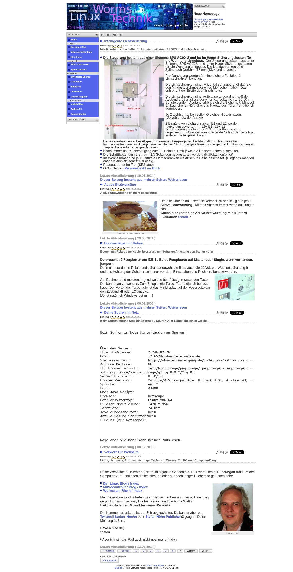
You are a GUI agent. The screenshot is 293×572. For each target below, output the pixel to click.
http (181, 11)
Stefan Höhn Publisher (163, 517)
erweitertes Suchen (81, 77)
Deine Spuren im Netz (121, 312)
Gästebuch (76, 81)
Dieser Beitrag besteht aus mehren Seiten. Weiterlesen (143, 180)
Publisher (159, 565)
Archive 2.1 (76, 109)
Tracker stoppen (79, 96)
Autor (149, 565)
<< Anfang (108, 551)
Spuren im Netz (79, 69)
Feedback (76, 86)
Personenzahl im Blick (142, 168)
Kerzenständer (78, 114)
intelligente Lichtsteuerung (125, 41)
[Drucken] (222, 40)
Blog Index (76, 57)
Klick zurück (109, 560)
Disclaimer (76, 91)
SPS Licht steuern (80, 64)
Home (71, 6)
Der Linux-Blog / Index (121, 483)
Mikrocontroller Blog (81, 52)
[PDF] (217, 40)
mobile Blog (77, 104)
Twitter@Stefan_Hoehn (118, 517)
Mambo (118, 568)
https (169, 11)
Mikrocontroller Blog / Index (125, 487)
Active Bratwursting (120, 184)
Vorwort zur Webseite (121, 452)
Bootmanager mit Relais (123, 243)
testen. (183, 217)
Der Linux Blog (78, 47)
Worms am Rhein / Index (122, 491)
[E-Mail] (226, 40)
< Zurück (124, 551)
